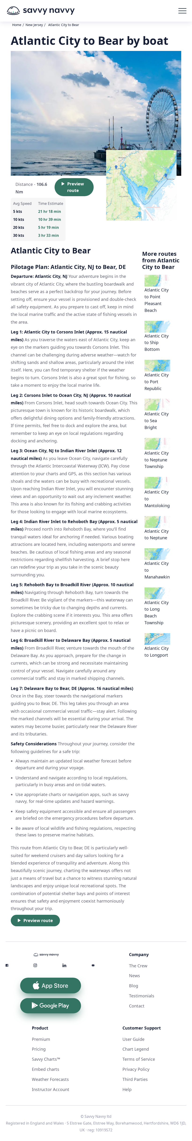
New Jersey (34, 25)
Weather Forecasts (50, 1079)
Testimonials (141, 996)
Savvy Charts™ (46, 1059)
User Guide (133, 1039)
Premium (41, 1039)
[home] (41, 10)
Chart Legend (135, 1049)
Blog (133, 985)
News (134, 975)
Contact (136, 1006)
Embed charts (45, 1069)
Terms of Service (138, 1059)
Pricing (39, 1049)
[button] (182, 10)
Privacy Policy (135, 1069)
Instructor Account (50, 1089)
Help (127, 1089)
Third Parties (135, 1079)
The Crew (138, 966)
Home (16, 25)
